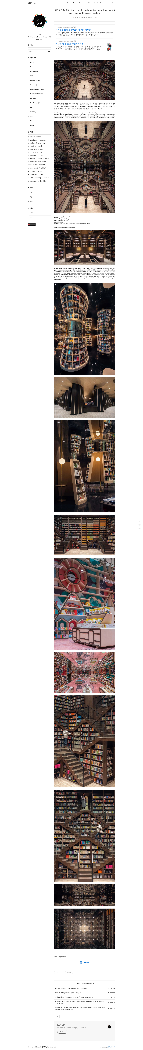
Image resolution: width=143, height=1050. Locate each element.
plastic (46, 178)
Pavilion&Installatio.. (37, 89)
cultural (32, 159)
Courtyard (33, 149)
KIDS (31, 121)
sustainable (33, 164)
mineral (39, 146)
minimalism (33, 174)
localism (32, 171)
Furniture (32, 156)
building (44, 181)
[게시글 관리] (62, 972)
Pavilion (32, 143)
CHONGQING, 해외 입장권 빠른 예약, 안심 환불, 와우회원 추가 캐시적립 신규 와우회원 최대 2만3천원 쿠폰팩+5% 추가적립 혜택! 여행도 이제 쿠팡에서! (84, 34)
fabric (40, 159)
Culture (102, 3)
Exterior (33, 98)
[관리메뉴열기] (139, 523)
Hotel (96, 3)
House (75, 3)
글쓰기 (31, 218)
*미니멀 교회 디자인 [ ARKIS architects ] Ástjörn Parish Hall (72, 997)
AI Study (33, 112)
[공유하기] (60, 972)
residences (33, 181)
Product (43, 164)
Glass (41, 156)
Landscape (34, 103)
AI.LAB (68, 3)
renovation (41, 143)
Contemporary (35, 178)
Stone (31, 152)
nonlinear (33, 140)
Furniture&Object (36, 94)
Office (90, 3)
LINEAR (44, 168)
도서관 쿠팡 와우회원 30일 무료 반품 (69, 44)
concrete (43, 140)
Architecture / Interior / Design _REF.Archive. (71, 1028)
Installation (43, 162)
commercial (33, 168)
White (47, 159)
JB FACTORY (111, 1047)
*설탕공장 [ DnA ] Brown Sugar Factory (66, 993)
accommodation (35, 137)
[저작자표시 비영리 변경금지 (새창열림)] (75, 972)
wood (40, 171)
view (41, 174)
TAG (108, 3)
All (112, 3)
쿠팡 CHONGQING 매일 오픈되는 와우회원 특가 (74, 30)
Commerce (82, 3)
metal (31, 146)
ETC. (31, 107)
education (33, 162)
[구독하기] (139, 526)
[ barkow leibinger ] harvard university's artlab (69, 988)
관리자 (31, 213)
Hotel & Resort (35, 80)
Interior (43, 149)
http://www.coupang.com (64, 27)
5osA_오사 (61, 1025)
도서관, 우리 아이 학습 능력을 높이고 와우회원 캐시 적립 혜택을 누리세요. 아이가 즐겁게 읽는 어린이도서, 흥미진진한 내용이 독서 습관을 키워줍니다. (78, 48)
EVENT (32, 125)
